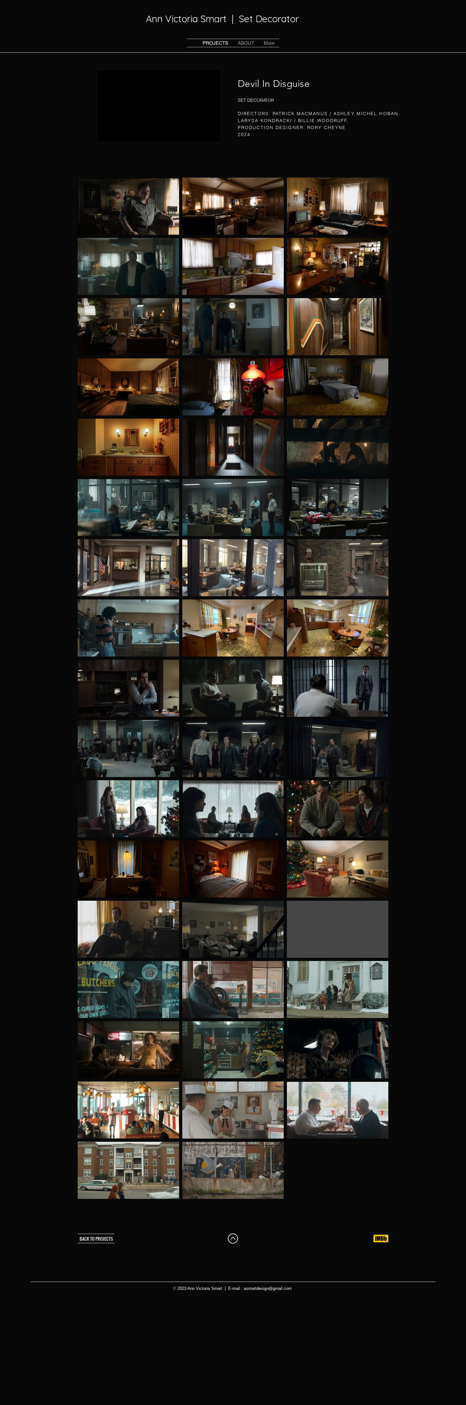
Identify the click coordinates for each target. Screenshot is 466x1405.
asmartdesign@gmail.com (268, 1288)
